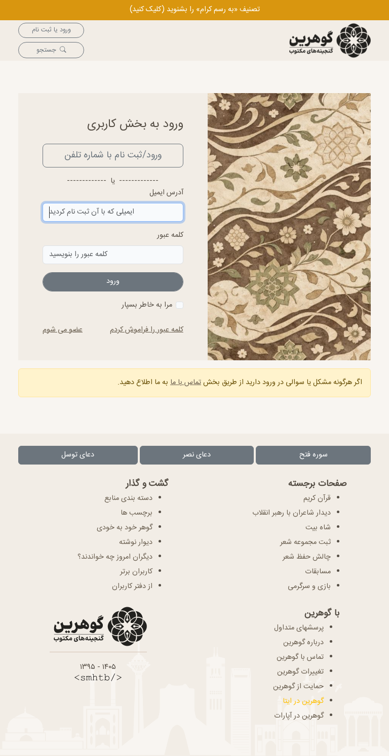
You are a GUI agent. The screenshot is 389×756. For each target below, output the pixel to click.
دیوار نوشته (135, 542)
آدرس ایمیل (166, 193)
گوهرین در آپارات (299, 716)
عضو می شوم (63, 330)
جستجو (46, 50)
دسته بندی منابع (128, 498)
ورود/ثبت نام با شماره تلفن (113, 155)
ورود (113, 281)
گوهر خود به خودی (124, 528)
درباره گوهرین (303, 643)
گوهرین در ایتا (303, 701)
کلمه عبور (170, 235)
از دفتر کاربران (132, 586)
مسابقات (318, 572)
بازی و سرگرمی (309, 586)
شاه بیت (318, 528)
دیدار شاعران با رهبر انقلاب (291, 513)
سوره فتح (313, 455)
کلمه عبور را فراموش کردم (146, 330)
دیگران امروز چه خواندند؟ (114, 557)
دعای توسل (77, 455)
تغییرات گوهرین (300, 672)
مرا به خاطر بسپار (147, 305)
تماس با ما (185, 382)
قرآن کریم (317, 498)
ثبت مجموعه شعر (305, 542)
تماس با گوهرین (300, 657)
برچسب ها (136, 513)
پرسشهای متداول (299, 628)
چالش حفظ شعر (307, 557)
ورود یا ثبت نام (51, 30)
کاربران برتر (136, 572)
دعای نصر (197, 455)
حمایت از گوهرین (298, 687)
